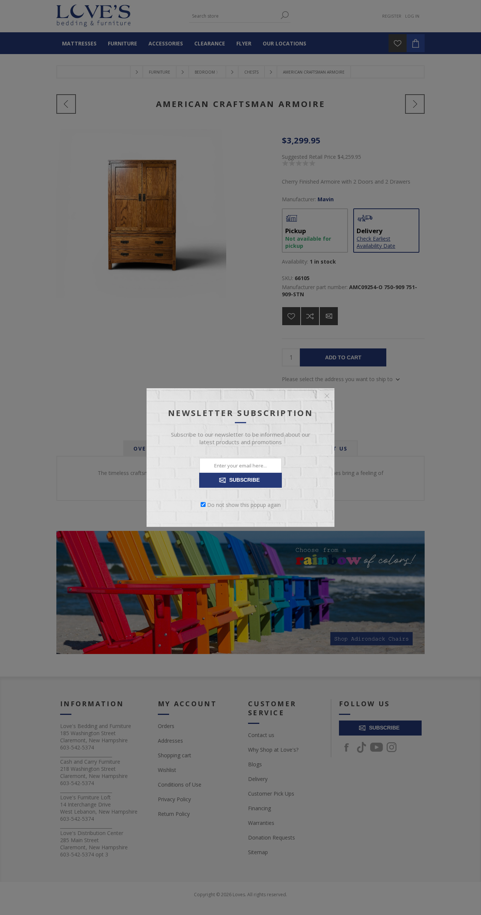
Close (326, 395)
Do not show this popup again (244, 504)
